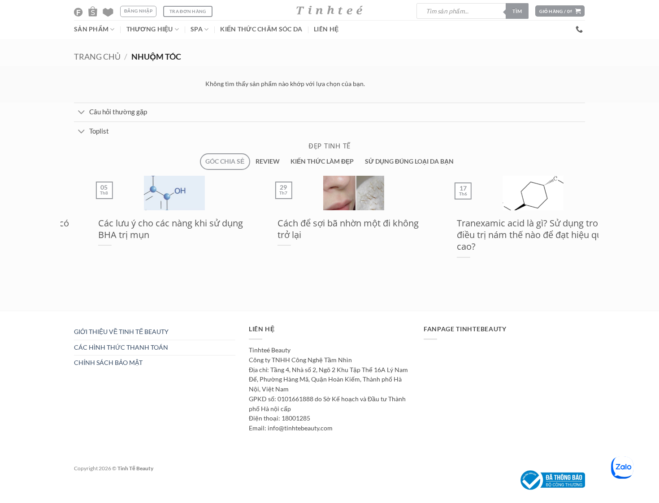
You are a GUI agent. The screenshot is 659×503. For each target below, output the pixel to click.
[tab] (225, 161)
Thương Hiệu (149, 29)
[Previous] (68, 315)
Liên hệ (326, 29)
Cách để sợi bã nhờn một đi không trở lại (324, 229)
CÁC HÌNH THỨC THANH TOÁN (121, 347)
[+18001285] (580, 29)
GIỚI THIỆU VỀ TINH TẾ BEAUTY (121, 331)
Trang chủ (97, 56)
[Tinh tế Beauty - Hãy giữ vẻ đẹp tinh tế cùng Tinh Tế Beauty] (329, 10)
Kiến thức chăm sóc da (261, 29)
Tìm (517, 11)
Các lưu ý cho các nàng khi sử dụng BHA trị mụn (147, 229)
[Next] (89, 315)
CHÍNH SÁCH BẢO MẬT (108, 362)
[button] (560, 11)
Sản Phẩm (91, 29)
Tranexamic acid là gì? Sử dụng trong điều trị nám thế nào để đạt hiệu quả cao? (509, 234)
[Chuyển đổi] (81, 113)
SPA (197, 29)
